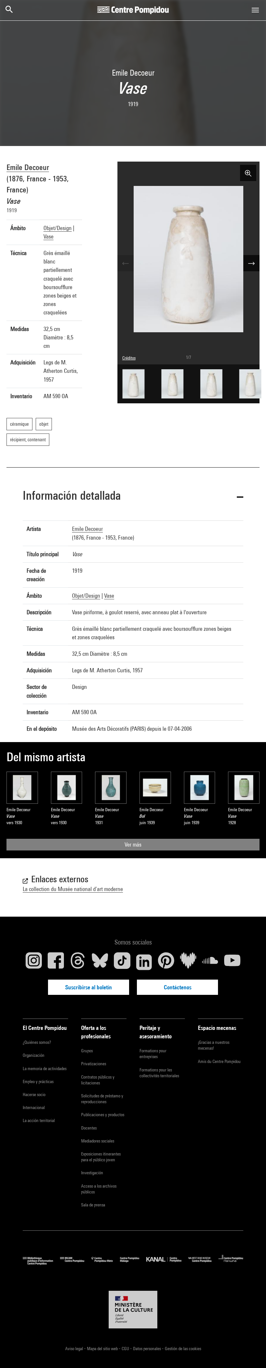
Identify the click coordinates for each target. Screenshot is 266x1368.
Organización (33, 1055)
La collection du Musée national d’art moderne (73, 889)
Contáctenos (177, 987)
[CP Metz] (105, 1263)
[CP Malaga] (133, 1263)
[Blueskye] (100, 962)
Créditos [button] (129, 357)
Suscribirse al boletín (88, 987)
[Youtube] (232, 962)
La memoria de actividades (44, 1068)
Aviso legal (74, 1348)
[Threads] (78, 962)
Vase (48, 236)
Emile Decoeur (27, 167)
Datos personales (147, 1348)
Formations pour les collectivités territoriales (159, 1072)
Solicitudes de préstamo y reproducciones (102, 1098)
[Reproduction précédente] (125, 263)
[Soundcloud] (210, 962)
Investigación (92, 1172)
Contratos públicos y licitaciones (98, 1079)
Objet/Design (57, 228)
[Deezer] (188, 962)
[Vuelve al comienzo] (251, 1353)
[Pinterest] (166, 962)
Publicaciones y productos (102, 1114)
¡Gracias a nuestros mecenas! (213, 1045)
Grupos (87, 1050)
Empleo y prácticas (38, 1081)
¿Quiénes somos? (37, 1042)
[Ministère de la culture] (133, 1309)
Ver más (133, 844)
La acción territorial (39, 1120)
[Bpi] (41, 1263)
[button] (133, 496)
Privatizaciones (93, 1063)
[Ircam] (75, 1263)
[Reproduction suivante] (251, 263)
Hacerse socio (34, 1094)
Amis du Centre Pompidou (219, 1061)
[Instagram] (34, 962)
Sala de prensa (93, 1204)
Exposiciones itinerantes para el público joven (101, 1156)
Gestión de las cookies (183, 1348)
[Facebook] (56, 962)
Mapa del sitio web (103, 1348)
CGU (126, 1348)
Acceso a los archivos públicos (98, 1188)
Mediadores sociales (97, 1140)
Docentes (89, 1127)
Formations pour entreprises (152, 1053)
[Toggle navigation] (255, 10)
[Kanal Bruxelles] (167, 1263)
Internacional (34, 1107)
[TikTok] (122, 962)
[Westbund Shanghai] (203, 1263)
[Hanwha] (231, 1263)
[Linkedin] (144, 962)
